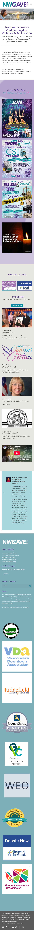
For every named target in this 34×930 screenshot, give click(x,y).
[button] (31, 4)
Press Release (6, 330)
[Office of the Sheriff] (17, 424)
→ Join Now (5, 574)
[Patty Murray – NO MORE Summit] (17, 391)
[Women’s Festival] (17, 357)
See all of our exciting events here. (17, 93)
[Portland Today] (17, 323)
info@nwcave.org (11, 561)
